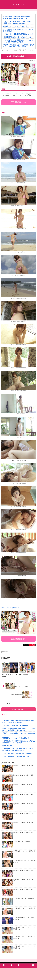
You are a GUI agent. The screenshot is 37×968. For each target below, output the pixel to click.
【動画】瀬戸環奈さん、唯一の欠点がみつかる (17, 37)
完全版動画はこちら (18, 102)
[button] (33, 512)
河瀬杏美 (5, 651)
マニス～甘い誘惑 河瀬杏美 (10, 607)
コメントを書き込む (18, 709)
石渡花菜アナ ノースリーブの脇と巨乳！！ (16, 26)
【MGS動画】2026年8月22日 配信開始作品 (15, 725)
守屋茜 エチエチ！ (7, 745)
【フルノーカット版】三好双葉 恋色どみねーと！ (18, 34)
